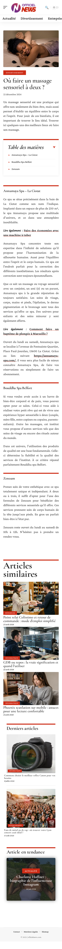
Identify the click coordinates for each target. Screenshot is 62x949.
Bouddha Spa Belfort (22, 162)
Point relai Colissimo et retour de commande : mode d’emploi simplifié (29, 619)
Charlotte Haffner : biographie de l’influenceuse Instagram (31, 881)
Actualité (31, 871)
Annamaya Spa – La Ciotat (25, 155)
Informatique (11, 658)
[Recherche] (46, 7)
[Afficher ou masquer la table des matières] (49, 147)
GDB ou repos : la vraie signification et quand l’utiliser (30, 664)
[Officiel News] (24, 7)
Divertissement (14, 73)
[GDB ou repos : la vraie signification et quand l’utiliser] (31, 643)
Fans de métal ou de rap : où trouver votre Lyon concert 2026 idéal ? (27, 831)
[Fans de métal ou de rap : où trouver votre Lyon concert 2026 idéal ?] (31, 808)
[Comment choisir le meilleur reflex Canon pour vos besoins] (31, 753)
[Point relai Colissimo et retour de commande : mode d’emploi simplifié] (31, 598)
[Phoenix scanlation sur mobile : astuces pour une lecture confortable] (31, 688)
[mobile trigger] (6, 7)
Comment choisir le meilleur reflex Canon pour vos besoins (29, 777)
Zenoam (16, 169)
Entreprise (10, 613)
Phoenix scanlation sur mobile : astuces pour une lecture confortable (30, 709)
